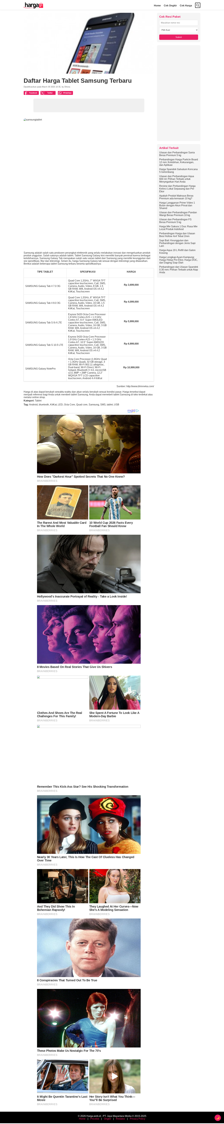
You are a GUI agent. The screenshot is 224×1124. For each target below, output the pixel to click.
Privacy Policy (137, 1118)
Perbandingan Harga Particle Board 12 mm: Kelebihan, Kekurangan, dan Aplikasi (178, 162)
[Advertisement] (178, 93)
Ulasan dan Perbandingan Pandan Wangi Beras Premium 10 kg (178, 213)
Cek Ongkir (170, 5)
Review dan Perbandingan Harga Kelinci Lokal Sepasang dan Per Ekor (177, 189)
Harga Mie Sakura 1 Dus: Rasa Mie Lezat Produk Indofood (178, 227)
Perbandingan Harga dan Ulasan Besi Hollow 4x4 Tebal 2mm (177, 234)
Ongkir (107, 1118)
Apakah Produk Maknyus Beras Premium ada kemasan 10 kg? (176, 197)
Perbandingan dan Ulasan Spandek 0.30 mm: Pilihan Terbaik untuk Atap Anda (178, 270)
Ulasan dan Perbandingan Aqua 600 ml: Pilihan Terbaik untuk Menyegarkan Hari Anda (176, 179)
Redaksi (120, 1118)
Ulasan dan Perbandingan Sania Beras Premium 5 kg (177, 154)
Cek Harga (186, 5)
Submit (179, 37)
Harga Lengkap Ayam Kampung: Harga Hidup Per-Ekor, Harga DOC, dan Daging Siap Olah (178, 260)
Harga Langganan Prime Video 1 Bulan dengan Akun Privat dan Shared (177, 205)
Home (157, 5)
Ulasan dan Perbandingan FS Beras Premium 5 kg (175, 220)
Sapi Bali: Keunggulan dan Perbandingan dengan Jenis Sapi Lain (177, 243)
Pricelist (94, 1118)
